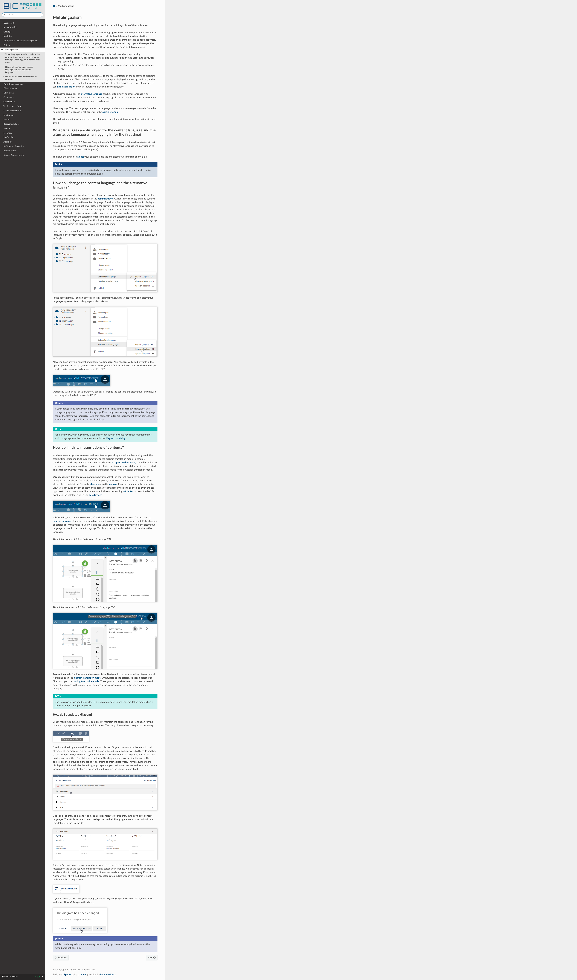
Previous (62, 957)
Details (6, 45)
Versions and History (13, 106)
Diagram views (10, 88)
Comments (8, 97)
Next (150, 957)
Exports (7, 119)
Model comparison (12, 111)
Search (6, 128)
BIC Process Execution (13, 146)
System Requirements (13, 155)
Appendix (7, 142)
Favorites (7, 133)
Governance (9, 102)
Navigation (8, 115)
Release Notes (10, 151)
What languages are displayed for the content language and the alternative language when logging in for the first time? (22, 58)
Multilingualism (10, 50)
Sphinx (67, 974)
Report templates (11, 124)
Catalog (6, 32)
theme (83, 974)
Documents (8, 93)
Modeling (7, 36)
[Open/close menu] (2, 49)
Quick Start (8, 23)
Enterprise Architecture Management (20, 41)
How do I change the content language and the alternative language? (19, 70)
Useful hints (8, 137)
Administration (10, 27)
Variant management (13, 84)
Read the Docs (108, 974)
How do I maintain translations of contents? (21, 78)
